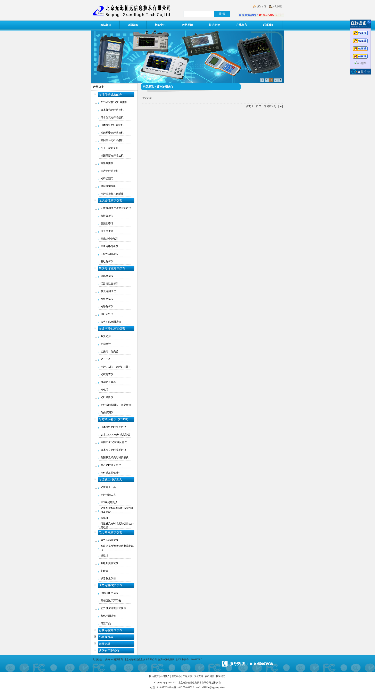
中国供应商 (117, 659)
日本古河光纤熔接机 (112, 125)
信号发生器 (107, 231)
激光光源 (106, 336)
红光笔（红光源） (111, 351)
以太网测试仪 (108, 291)
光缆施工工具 (108, 487)
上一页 (254, 106)
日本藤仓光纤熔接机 (112, 109)
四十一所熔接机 (109, 147)
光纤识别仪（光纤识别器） (116, 366)
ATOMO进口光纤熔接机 (114, 102)
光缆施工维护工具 (110, 479)
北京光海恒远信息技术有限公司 (140, 659)
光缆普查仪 (107, 374)
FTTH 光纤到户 (109, 502)
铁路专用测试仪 (109, 650)
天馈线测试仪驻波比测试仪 (116, 208)
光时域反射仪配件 (111, 472)
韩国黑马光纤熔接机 (112, 140)
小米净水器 (106, 637)
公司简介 (133, 24)
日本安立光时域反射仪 (113, 449)
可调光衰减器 (108, 381)
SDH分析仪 (107, 314)
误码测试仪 (107, 276)
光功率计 (106, 343)
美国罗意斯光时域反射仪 (115, 457)
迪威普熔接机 (108, 186)
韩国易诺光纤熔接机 (112, 132)
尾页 (269, 106)
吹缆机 (104, 517)
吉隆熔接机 (107, 163)
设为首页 (261, 6)
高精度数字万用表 (111, 600)
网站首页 (105, 24)
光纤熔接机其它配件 (112, 193)
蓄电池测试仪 (108, 615)
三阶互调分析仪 (109, 253)
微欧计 (104, 555)
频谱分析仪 (107, 215)
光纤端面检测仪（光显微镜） (117, 404)
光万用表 (106, 359)
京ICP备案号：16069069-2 (189, 659)
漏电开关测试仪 (109, 563)
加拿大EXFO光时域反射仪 (115, 434)
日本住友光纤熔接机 (112, 117)
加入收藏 (277, 6)
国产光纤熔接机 (109, 170)
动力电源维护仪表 (110, 585)
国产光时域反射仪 (111, 465)
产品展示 (187, 24)
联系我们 (268, 24)
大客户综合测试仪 (111, 321)
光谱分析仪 (107, 306)
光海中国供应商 (166, 659)
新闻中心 (160, 24)
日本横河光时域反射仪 (113, 426)
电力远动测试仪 (109, 540)
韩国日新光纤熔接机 (112, 155)
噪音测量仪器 (108, 578)
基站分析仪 (107, 261)
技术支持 (214, 24)
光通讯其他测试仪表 (112, 328)
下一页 (262, 106)
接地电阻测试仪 (109, 592)
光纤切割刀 (107, 178)
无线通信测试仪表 (110, 200)
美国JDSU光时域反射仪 (114, 442)
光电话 (104, 389)
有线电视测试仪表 (110, 630)
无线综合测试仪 (109, 238)
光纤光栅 (104, 643)
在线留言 (241, 24)
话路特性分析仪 (109, 283)
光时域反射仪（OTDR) (113, 419)
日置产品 (106, 623)
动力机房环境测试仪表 (113, 608)
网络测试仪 (107, 298)
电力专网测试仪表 (110, 532)
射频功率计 (107, 223)
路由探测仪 (107, 412)
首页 (248, 106)
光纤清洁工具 (108, 494)
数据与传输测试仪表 (112, 268)
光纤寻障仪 (107, 397)
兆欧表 (104, 570)
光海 (107, 659)
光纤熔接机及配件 (110, 94)
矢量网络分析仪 (109, 246)
